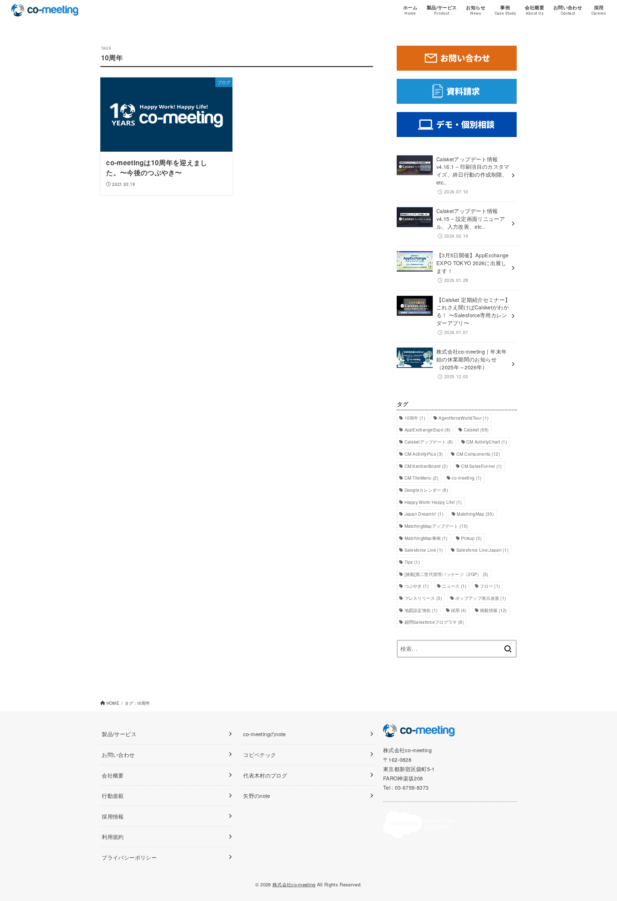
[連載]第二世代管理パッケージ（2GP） (446, 574)
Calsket (476, 429)
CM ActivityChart (486, 442)
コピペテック (259, 754)
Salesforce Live (424, 550)
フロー (490, 586)
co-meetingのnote (264, 734)
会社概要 (113, 775)
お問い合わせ (118, 754)
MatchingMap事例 (426, 538)
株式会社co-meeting (294, 884)
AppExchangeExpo (428, 429)
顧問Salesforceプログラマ (434, 622)
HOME (112, 703)
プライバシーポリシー (129, 857)
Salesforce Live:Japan (482, 550)
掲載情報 (493, 610)
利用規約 (113, 836)
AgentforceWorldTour (463, 418)
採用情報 (113, 816)
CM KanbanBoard (426, 466)
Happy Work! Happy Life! (433, 502)
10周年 (415, 418)
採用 (459, 610)
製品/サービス (119, 734)
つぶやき (417, 586)
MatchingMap (475, 514)
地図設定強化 (421, 610)
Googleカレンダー (426, 490)
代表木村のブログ (265, 775)
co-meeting (466, 478)
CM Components (478, 454)
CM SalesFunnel (481, 466)
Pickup (471, 538)
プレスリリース (423, 598)
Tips (412, 562)
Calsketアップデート (429, 442)
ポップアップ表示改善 (480, 598)
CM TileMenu (422, 478)
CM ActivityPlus (424, 454)
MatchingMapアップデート (436, 526)
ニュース (454, 586)
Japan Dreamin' (424, 514)
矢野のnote (256, 795)
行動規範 (113, 795)
